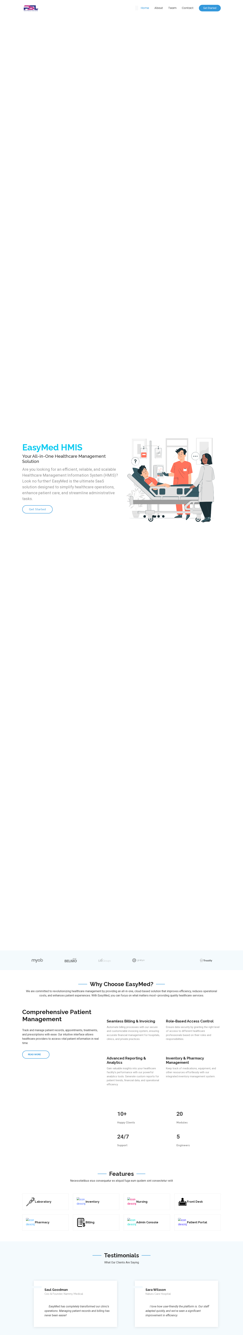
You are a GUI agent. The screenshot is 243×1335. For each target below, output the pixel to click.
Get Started (209, 8)
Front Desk (195, 1201)
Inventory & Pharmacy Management (185, 1060)
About (158, 8)
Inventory (92, 1201)
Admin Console (147, 1222)
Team (172, 8)
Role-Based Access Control (189, 1021)
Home (145, 8)
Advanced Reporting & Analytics (126, 1060)
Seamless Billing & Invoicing (131, 1021)
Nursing (141, 1201)
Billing (90, 1222)
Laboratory (43, 1201)
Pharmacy (42, 1222)
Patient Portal (197, 1222)
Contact (188, 8)
